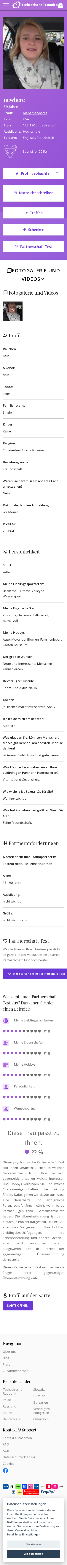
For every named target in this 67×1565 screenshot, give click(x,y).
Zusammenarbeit (15, 1371)
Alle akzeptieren (33, 1553)
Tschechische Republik (12, 1391)
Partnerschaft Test (36, 246)
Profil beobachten (36, 173)
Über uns (9, 1351)
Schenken (36, 229)
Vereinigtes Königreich (41, 1411)
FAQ (6, 1444)
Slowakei (39, 1389)
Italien (7, 1413)
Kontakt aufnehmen (17, 1438)
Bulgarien (40, 1402)
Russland (9, 1406)
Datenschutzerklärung (19, 1457)
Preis (6, 1364)
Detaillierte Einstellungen (23, 1534)
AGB (6, 1450)
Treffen (36, 212)
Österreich (41, 1419)
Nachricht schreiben (36, 192)
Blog (6, 1358)
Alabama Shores (35, 113)
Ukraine (39, 1396)
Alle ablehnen (34, 1544)
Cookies (8, 1463)
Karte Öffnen (17, 1306)
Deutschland (12, 1419)
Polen (7, 1400)
